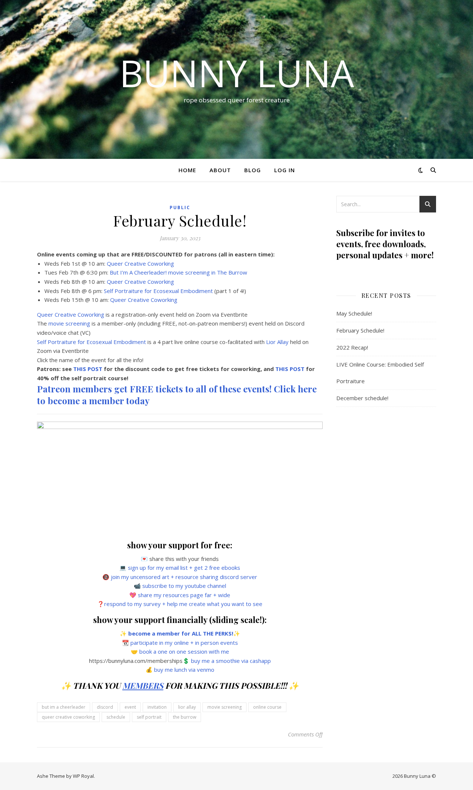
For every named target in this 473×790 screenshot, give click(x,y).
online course (267, 707)
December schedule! (362, 398)
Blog (252, 170)
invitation (157, 707)
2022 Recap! (352, 347)
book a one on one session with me (184, 651)
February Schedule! (360, 330)
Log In (284, 170)
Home (187, 170)
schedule (115, 717)
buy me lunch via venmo (184, 669)
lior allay (187, 707)
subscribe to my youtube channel (184, 585)
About (220, 170)
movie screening (224, 707)
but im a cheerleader (63, 707)
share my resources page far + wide (184, 595)
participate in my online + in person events (184, 642)
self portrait (149, 717)
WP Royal (83, 776)
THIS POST (87, 368)
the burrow (184, 717)
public (180, 207)
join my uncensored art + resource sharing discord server (184, 576)
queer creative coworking (68, 717)
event (130, 707)
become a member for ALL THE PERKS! (180, 633)
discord (105, 707)
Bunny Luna (236, 72)
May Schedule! (354, 313)
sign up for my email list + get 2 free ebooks (184, 567)
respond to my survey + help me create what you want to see (183, 603)
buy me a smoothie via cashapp (231, 660)
